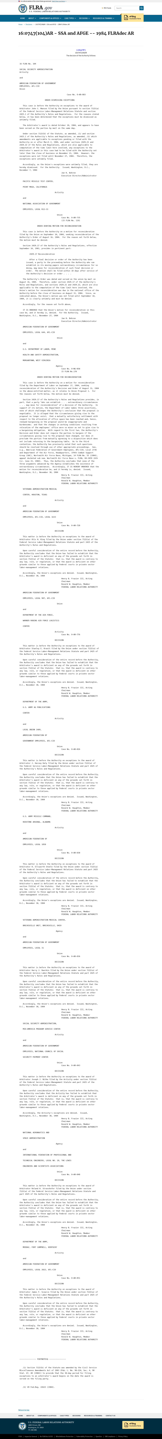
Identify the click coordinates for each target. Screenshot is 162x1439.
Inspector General (31, 1436)
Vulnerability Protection (84, 1436)
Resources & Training (93, 1416)
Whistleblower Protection (65, 1436)
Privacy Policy (123, 1436)
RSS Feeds (107, 8)
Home (22, 18)
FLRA (40, 7)
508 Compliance (110, 1436)
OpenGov (99, 1436)
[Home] (22, 8)
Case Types (64, 1416)
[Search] (141, 8)
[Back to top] (156, 1433)
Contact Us (110, 1416)
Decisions (29, 24)
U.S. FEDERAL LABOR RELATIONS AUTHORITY (51, 1422)
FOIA (20, 1436)
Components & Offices (47, 1416)
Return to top (23, 1410)
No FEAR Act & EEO (46, 1436)
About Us (30, 1416)
